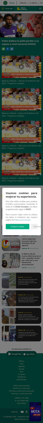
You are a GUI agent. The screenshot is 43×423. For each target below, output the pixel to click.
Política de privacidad (22, 220)
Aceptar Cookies (17, 226)
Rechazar (35, 226)
